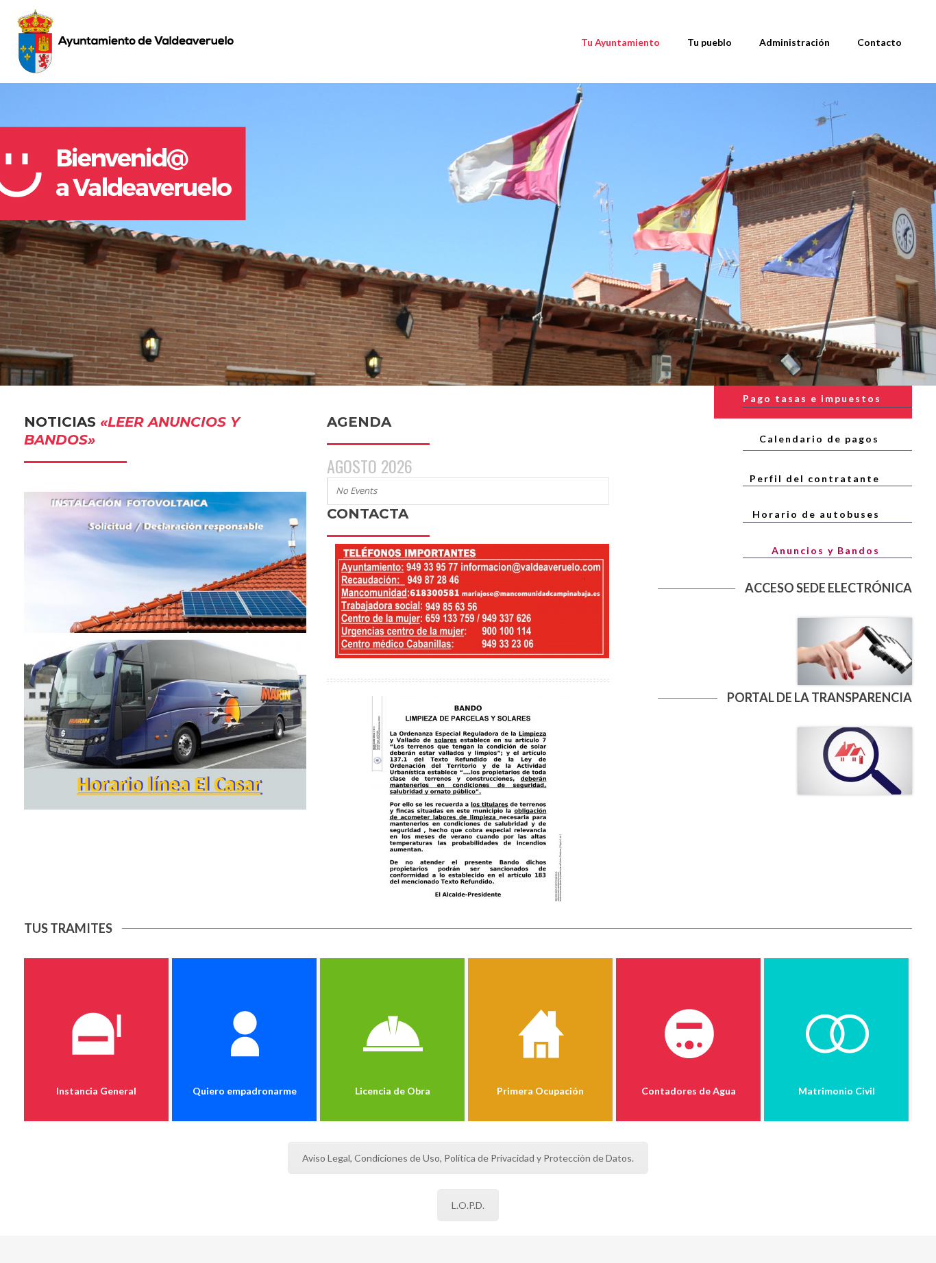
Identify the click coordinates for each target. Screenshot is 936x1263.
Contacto (879, 42)
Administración (794, 42)
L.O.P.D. (468, 1205)
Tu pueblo (709, 42)
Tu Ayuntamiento (620, 42)
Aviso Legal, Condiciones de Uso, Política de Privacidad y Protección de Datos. (468, 1158)
